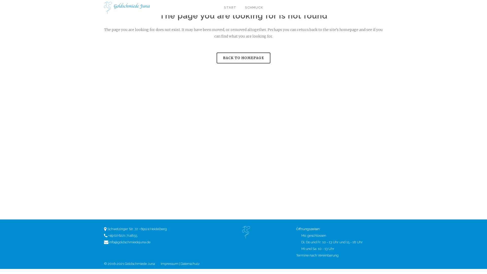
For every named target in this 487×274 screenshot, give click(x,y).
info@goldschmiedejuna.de (129, 242)
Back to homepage (243, 58)
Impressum (169, 264)
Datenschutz (190, 264)
